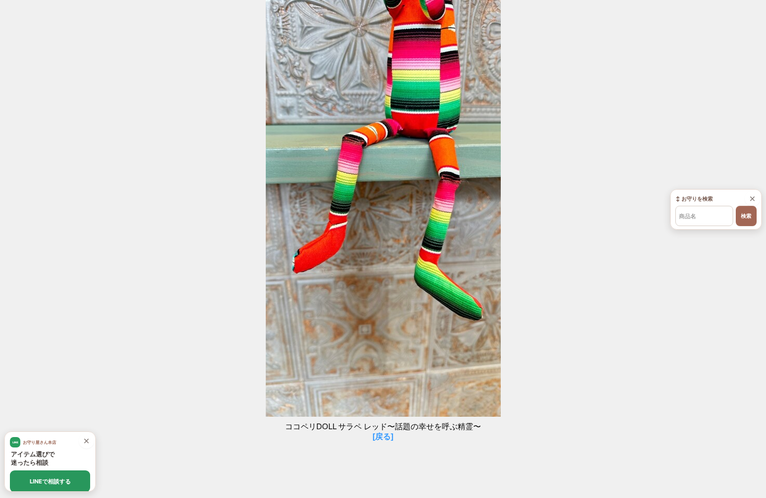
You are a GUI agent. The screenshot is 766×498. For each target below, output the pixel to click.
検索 (746, 216)
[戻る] (383, 436)
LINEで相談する (50, 481)
